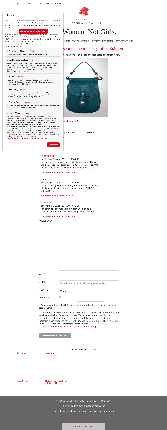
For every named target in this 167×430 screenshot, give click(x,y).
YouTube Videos (14, 113)
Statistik (12, 76)
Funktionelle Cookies (18, 60)
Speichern (53, 144)
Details (32, 51)
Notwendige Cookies (17, 51)
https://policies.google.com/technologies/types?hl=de (27, 138)
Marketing (13, 89)
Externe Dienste (15, 102)
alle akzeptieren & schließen (33, 31)
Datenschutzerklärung (24, 41)
